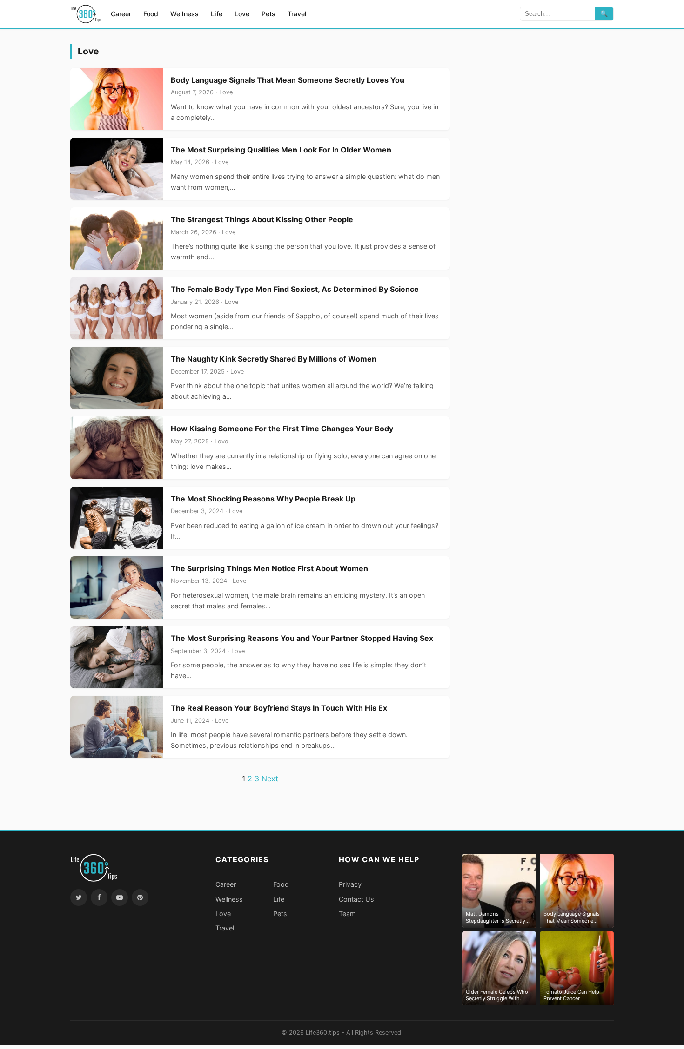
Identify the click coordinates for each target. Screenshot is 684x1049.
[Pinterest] (140, 897)
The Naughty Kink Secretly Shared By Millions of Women (273, 358)
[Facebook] (99, 897)
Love (242, 14)
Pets (268, 14)
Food (150, 14)
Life (216, 14)
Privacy (350, 884)
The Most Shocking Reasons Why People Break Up (263, 498)
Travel (297, 14)
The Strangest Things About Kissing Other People (262, 219)
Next (270, 778)
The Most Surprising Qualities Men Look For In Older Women (281, 149)
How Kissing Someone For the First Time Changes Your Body (282, 428)
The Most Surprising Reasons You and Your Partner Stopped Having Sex (302, 638)
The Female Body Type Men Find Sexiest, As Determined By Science (295, 289)
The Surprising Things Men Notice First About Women (269, 568)
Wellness (184, 14)
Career (121, 14)
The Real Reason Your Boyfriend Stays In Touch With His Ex (279, 708)
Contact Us (356, 899)
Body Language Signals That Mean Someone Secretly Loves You (287, 80)
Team (347, 913)
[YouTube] (119, 897)
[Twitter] (78, 897)
